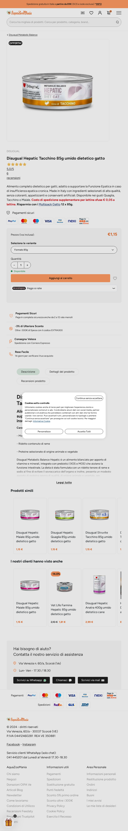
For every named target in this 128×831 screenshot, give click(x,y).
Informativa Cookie (41, 421)
